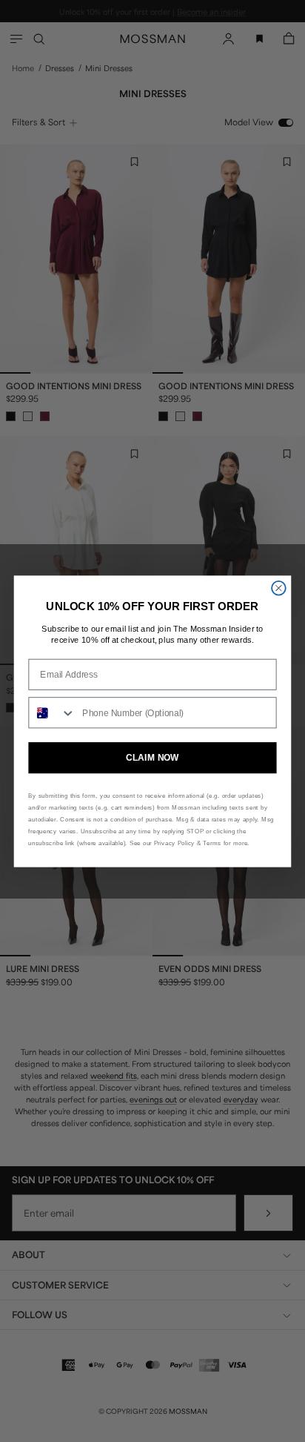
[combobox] (52, 712)
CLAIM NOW (152, 758)
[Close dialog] (279, 588)
